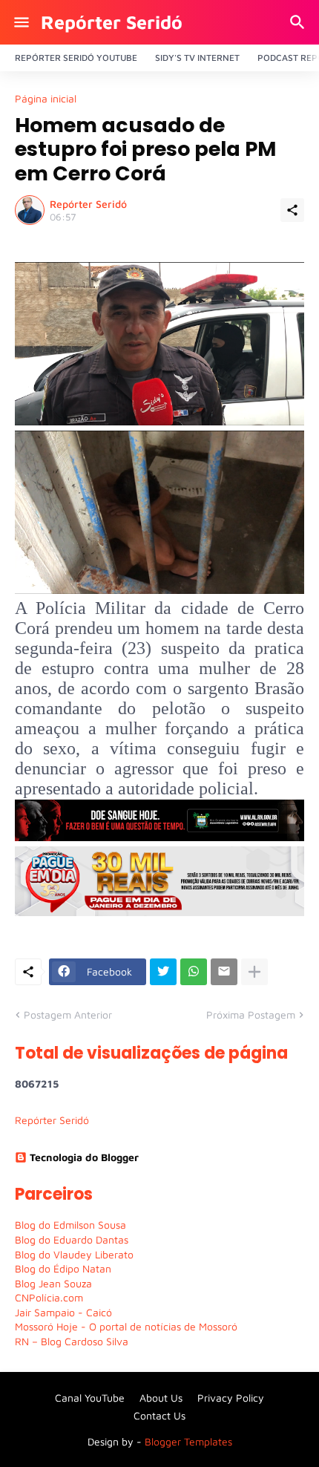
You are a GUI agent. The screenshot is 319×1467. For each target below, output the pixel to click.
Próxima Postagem (250, 1014)
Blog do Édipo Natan (63, 1268)
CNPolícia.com (49, 1297)
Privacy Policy (230, 1397)
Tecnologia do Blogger (84, 1157)
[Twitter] (163, 971)
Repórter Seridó (111, 22)
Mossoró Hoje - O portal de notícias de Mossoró (126, 1326)
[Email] (224, 971)
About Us (160, 1397)
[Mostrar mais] (254, 971)
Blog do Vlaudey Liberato (74, 1254)
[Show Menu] (20, 22)
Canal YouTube (90, 1397)
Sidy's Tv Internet (197, 57)
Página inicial (45, 99)
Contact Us (159, 1415)
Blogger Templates (188, 1441)
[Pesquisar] (299, 22)
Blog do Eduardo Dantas (71, 1239)
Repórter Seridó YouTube (76, 57)
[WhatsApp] (193, 971)
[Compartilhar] (292, 210)
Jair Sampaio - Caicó (63, 1312)
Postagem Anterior (68, 1014)
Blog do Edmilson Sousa (70, 1224)
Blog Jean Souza (53, 1283)
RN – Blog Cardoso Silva (71, 1341)
